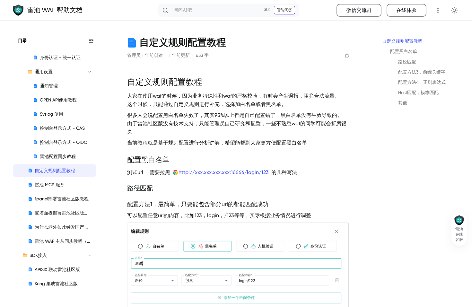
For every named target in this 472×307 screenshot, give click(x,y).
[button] (459, 229)
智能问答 (284, 10)
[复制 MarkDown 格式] (347, 55)
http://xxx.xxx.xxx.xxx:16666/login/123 (224, 172)
